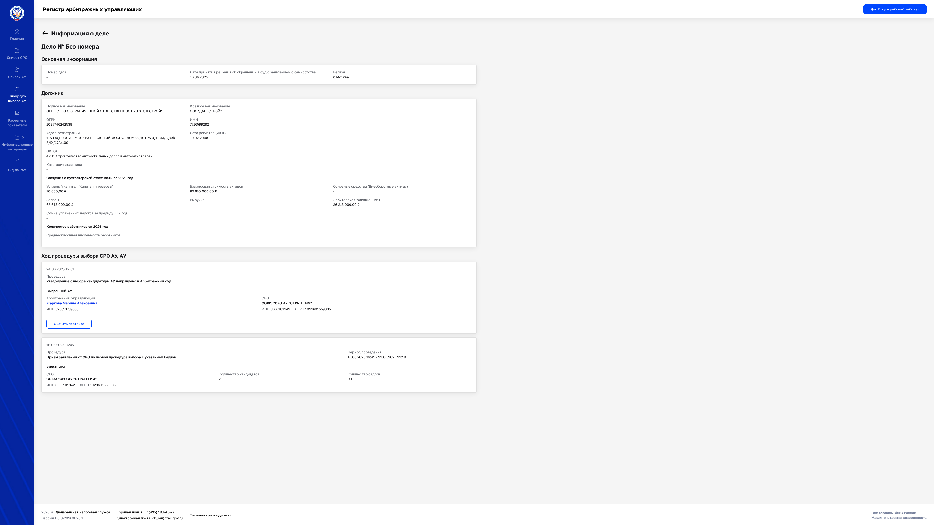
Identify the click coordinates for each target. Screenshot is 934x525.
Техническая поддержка (210, 515)
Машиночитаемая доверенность (899, 518)
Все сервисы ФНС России (893, 513)
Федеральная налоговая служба (83, 512)
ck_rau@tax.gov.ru (167, 518)
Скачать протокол (69, 324)
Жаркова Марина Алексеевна (71, 303)
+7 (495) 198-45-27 (159, 512)
